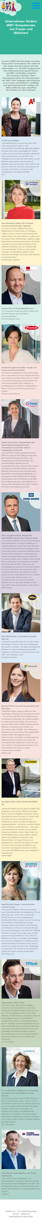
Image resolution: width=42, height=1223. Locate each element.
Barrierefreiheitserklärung (21, 1216)
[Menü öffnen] (36, 6)
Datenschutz (11, 1211)
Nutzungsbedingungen (27, 1211)
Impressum (25, 1214)
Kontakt (16, 1214)
